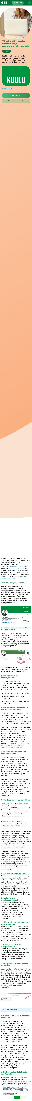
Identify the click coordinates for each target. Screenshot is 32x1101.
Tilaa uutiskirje (16, 95)
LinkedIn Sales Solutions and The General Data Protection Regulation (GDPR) (15, 745)
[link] (4, 2)
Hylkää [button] (23, 1097)
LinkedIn (6, 51)
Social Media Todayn (16, 566)
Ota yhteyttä (18, 3)
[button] (29, 2)
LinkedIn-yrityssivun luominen (13, 577)
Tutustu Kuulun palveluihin (16, 101)
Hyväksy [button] (16, 1097)
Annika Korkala (7, 88)
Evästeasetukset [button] (9, 1097)
